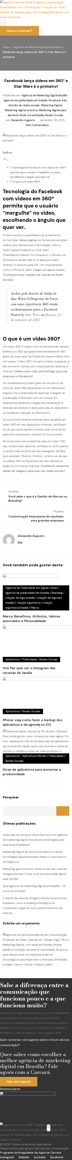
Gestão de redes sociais (24, 105)
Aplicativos (13, 659)
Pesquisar (11, 797)
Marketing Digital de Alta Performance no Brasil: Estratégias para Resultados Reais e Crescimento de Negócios (34, 857)
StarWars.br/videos (16, 255)
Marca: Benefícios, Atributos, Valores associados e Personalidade (31, 618)
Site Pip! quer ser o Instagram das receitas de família (29, 670)
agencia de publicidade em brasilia (25, 100)
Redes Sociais (54, 115)
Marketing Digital (51, 105)
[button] (3, 23)
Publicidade (29, 659)
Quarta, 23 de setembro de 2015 (36, 317)
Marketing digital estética (21, 110)
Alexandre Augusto (23, 120)
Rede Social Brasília (32, 115)
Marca (35, 608)
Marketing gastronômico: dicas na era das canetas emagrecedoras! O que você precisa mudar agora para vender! (35, 874)
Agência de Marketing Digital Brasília (44, 95)
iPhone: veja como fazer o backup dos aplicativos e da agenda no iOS (32, 722)
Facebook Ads (58, 100)
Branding (57, 593)
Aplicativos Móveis (34, 756)
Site (20, 542)
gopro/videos (21, 250)
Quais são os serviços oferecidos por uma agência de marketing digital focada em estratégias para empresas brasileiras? (35, 840)
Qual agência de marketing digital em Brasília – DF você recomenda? (34, 888)
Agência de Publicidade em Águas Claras (31, 588)
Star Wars (32, 314)
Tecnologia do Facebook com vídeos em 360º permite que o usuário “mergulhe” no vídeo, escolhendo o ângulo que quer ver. (38, 172)
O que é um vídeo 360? (26, 181)
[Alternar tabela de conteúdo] (5, 160)
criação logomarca (28, 603)
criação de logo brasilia (20, 598)
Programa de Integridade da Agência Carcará (30, 1152)
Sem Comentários (37, 125)
